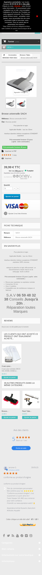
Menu (9, 47)
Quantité (7, 185)
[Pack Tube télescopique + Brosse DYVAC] (31, 399)
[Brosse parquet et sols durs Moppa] (11, 399)
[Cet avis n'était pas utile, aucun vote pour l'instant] (36, 519)
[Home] (4, 47)
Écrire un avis (21, 448)
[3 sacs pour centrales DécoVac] (12, 354)
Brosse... (5, 411)
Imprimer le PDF (10, 151)
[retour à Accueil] (4, 55)
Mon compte (8, 549)
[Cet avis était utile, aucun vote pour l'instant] (32, 519)
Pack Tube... (26, 411)
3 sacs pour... (7, 366)
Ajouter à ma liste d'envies (17, 213)
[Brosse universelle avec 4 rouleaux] (10, 103)
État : (3, 122)
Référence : (5, 118)
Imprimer (8, 158)
